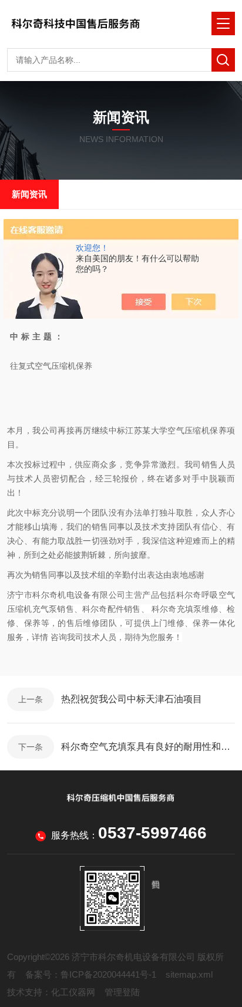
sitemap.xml (189, 974)
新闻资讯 (29, 194)
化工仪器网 (73, 992)
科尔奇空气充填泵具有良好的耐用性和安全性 (148, 747)
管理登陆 (122, 992)
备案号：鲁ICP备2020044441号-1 (90, 974)
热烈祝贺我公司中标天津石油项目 (131, 699)
